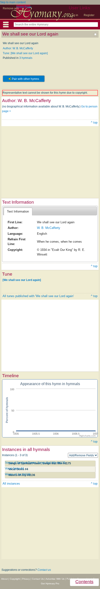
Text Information (18, 211)
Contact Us (38, 579)
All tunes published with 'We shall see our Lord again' (38, 296)
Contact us (44, 569)
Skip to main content (13, 2)
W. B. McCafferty (48, 228)
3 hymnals (25, 58)
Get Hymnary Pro (50, 583)
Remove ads (11, 8)
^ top (94, 122)
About (4, 579)
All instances (11, 483)
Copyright (15, 579)
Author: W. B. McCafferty (18, 48)
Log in (74, 15)
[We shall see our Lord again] (22, 280)
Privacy (26, 579)
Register (89, 15)
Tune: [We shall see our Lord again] (25, 53)
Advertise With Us (55, 579)
